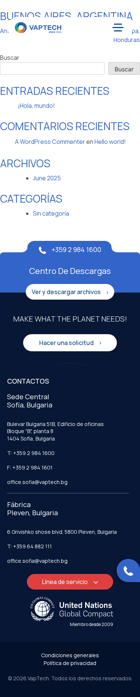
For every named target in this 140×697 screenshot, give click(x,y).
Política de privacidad (70, 663)
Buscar (9, 58)
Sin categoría (51, 213)
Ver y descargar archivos (67, 292)
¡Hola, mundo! (36, 105)
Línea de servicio (65, 582)
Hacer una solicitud (67, 343)
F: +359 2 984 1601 (30, 467)
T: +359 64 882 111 (29, 546)
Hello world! (110, 142)
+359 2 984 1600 (75, 249)
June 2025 (47, 178)
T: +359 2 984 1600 (31, 452)
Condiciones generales (70, 655)
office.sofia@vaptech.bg (37, 481)
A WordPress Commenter (50, 142)
